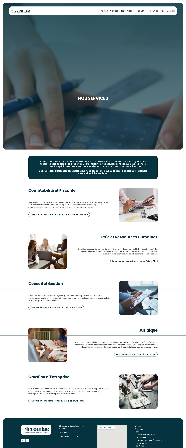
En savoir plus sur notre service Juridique (136, 354)
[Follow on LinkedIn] (27, 440)
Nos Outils (153, 11)
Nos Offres (141, 11)
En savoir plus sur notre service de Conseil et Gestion (56, 307)
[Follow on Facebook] (23, 440)
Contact (171, 11)
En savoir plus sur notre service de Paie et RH (134, 261)
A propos (114, 11)
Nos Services (126, 11)
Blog (162, 11)
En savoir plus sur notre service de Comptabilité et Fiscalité (59, 214)
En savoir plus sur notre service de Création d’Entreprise (57, 400)
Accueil (104, 11)
